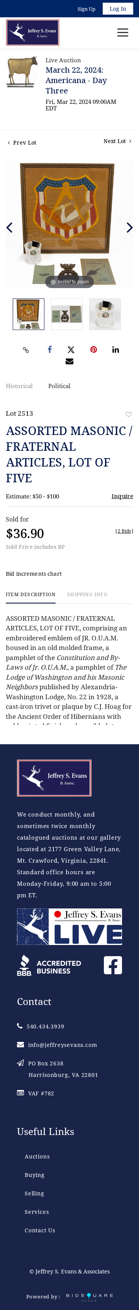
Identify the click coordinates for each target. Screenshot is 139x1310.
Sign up (86, 8)
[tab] (31, 597)
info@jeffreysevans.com (62, 1044)
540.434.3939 (45, 1026)
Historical (19, 386)
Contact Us (40, 1230)
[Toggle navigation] (122, 32)
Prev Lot (24, 142)
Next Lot (115, 141)
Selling (34, 1193)
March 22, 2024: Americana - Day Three (76, 80)
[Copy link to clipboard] (26, 350)
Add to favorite (128, 414)
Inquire (122, 496)
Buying (35, 1174)
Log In (118, 8)
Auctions (37, 1156)
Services (37, 1211)
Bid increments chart (34, 573)
